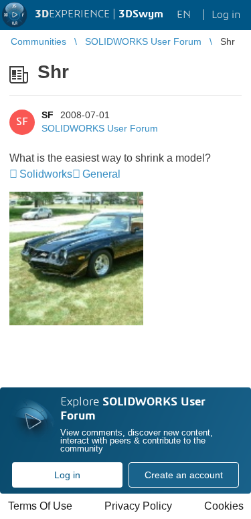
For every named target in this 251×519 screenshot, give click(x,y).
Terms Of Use (40, 506)
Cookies (224, 506)
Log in (67, 475)
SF (47, 115)
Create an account (184, 475)
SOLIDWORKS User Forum (99, 128)
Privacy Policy (138, 506)
